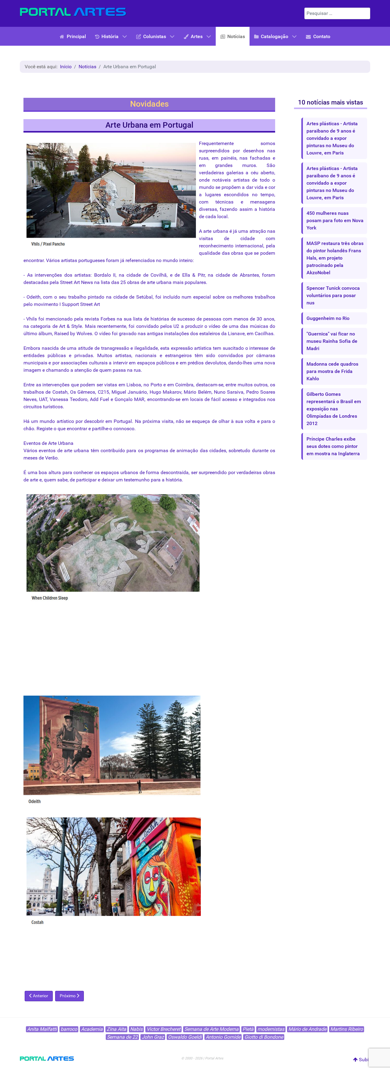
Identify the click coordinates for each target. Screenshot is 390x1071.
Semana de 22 (122, 1037)
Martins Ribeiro (346, 1029)
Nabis (136, 1029)
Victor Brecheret (163, 1029)
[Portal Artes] (73, 12)
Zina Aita (116, 1029)
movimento (46, 304)
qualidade (209, 253)
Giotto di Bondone (263, 1037)
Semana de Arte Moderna (211, 1029)
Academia (92, 1029)
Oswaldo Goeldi (185, 1037)
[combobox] (337, 13)
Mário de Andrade (307, 1029)
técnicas (224, 202)
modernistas (270, 1029)
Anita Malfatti (42, 1029)
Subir (364, 1059)
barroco (69, 1029)
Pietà (248, 1029)
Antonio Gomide (223, 1037)
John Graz (153, 1037)
